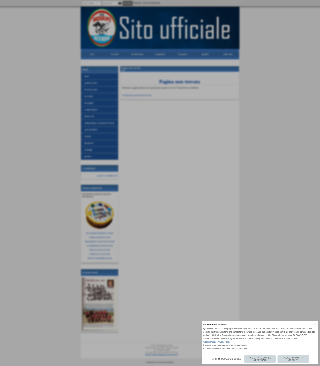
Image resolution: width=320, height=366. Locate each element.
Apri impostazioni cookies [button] (226, 359)
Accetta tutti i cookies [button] (293, 359)
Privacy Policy (224, 342)
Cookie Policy (209, 342)
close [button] (316, 324)
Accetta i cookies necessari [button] (260, 359)
